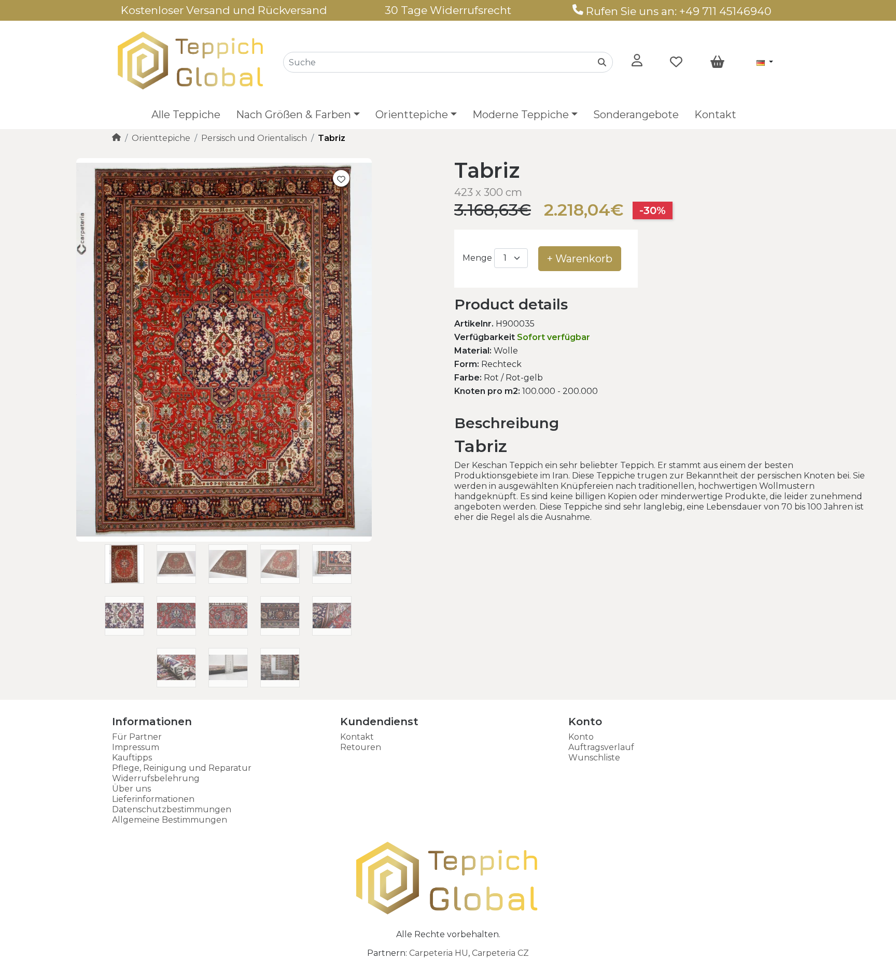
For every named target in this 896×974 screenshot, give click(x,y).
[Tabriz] (224, 539)
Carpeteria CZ (500, 953)
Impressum (135, 747)
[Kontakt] (577, 11)
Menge (477, 258)
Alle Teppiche (185, 114)
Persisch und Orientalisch (254, 138)
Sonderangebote (636, 114)
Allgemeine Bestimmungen (169, 820)
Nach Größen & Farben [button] (293, 114)
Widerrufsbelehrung (156, 778)
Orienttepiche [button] (411, 114)
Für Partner (137, 737)
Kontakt (715, 114)
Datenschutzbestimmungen (171, 809)
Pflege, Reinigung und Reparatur (181, 768)
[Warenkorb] (717, 62)
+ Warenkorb (579, 258)
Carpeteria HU (438, 953)
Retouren (360, 747)
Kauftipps (132, 758)
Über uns (131, 789)
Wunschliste (594, 758)
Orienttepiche (161, 138)
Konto (581, 737)
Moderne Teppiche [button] (520, 114)
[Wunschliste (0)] (676, 62)
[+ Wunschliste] (341, 178)
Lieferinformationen (153, 799)
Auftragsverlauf (601, 747)
